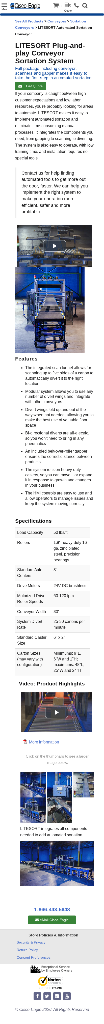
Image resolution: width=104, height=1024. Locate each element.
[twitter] (47, 996)
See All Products (29, 21)
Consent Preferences (33, 957)
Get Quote (33, 86)
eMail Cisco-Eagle (54, 920)
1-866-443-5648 (52, 909)
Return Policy (27, 950)
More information (44, 742)
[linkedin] (57, 996)
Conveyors (56, 21)
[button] (85, 6)
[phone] (77, 6)
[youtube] (67, 996)
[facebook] (37, 996)
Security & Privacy (31, 942)
